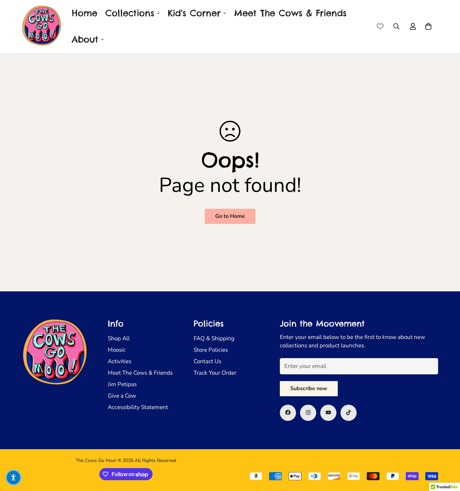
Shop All (119, 338)
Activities (119, 361)
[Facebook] (288, 412)
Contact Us (207, 361)
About (85, 39)
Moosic (117, 349)
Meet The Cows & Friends (290, 13)
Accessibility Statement (138, 407)
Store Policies (211, 349)
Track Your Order (215, 372)
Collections (129, 13)
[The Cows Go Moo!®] (42, 26)
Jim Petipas (122, 384)
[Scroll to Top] (447, 454)
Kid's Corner (194, 13)
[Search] (396, 26)
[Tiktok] (348, 412)
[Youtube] (328, 412)
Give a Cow (122, 395)
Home (84, 13)
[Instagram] (308, 412)
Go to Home (230, 216)
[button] (428, 26)
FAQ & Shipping (214, 338)
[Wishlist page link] (380, 26)
